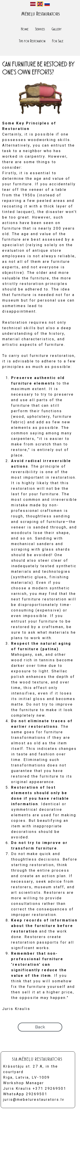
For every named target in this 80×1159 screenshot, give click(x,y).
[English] (40, 4)
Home (24, 29)
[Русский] (47, 4)
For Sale (57, 41)
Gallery (57, 29)
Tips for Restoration (32, 41)
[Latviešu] (32, 4)
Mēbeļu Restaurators (40, 14)
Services (40, 29)
